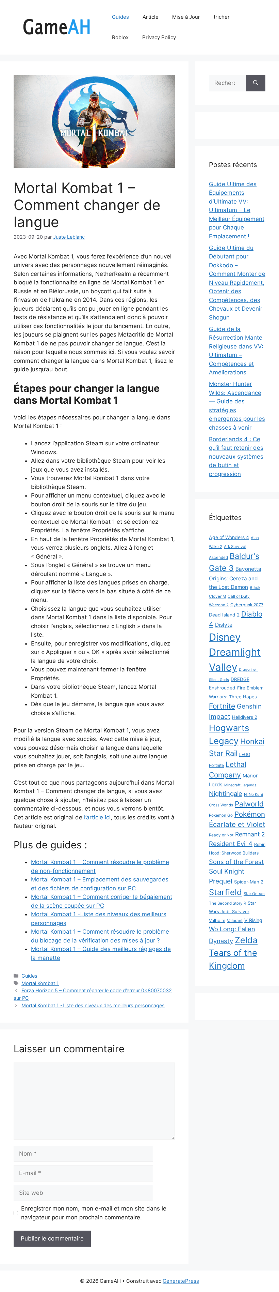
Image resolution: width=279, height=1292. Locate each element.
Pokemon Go (221, 815)
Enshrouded (222, 687)
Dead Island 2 (224, 615)
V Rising (253, 920)
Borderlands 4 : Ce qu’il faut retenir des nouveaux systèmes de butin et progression (236, 456)
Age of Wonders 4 (229, 537)
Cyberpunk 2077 (246, 604)
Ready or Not (221, 835)
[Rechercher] (255, 83)
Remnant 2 (250, 834)
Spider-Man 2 (248, 882)
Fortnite (222, 706)
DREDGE (240, 679)
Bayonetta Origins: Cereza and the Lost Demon (235, 578)
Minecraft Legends (240, 785)
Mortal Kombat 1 (40, 983)
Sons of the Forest (236, 861)
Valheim (217, 920)
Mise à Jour (186, 17)
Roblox (120, 37)
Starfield (225, 892)
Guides (120, 17)
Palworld (249, 804)
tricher (222, 17)
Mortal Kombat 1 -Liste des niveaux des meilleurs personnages (93, 1005)
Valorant (235, 920)
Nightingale (225, 793)
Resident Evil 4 (230, 843)
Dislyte (223, 625)
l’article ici (97, 817)
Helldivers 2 (244, 717)
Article (151, 17)
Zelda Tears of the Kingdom (233, 953)
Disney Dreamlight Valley (235, 652)
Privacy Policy (159, 37)
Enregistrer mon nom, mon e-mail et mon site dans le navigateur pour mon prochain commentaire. (93, 1213)
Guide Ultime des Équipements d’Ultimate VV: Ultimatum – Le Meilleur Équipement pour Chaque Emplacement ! (236, 210)
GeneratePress (181, 1281)
